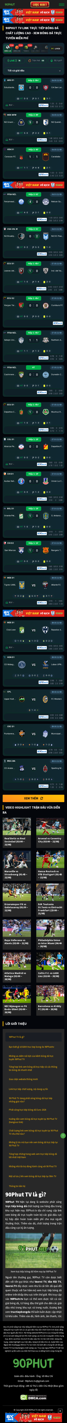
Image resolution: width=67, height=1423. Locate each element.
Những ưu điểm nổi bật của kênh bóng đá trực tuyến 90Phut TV (31, 1057)
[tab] (8, 49)
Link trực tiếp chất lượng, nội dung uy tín (28, 1089)
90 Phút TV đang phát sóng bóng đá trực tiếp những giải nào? (30, 1100)
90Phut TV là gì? (16, 1036)
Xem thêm (31, 798)
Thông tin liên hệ (17, 1186)
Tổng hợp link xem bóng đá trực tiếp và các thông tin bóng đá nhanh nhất (33, 1068)
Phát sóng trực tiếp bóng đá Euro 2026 (27, 1109)
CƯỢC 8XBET (40, 4)
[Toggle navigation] (61, 4)
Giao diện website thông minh (23, 1079)
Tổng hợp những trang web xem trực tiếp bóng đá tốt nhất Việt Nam (33, 1155)
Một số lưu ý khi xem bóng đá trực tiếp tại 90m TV (32, 1176)
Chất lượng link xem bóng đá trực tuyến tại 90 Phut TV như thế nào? (33, 1132)
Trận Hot (38, 60)
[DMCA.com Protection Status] (33, 1397)
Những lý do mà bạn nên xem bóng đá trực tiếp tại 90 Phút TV (33, 1144)
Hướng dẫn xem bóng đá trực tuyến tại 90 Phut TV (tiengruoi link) (33, 1120)
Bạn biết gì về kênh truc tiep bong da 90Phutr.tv (31, 1046)
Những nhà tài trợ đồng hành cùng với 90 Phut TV (33, 1166)
